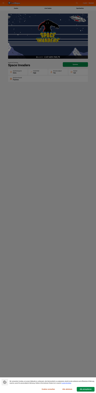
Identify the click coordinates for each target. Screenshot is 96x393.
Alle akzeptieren (86, 389)
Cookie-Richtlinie (66, 383)
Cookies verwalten (48, 389)
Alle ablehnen (67, 389)
